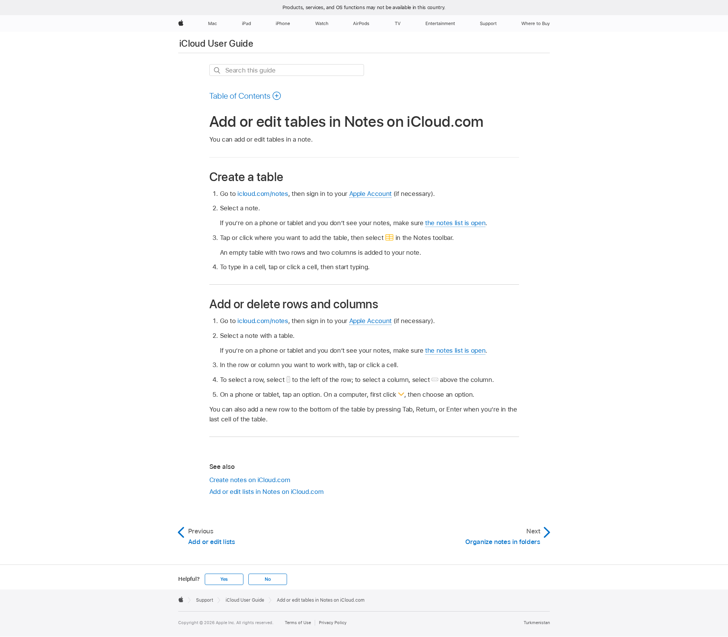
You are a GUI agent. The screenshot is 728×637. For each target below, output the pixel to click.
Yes (224, 579)
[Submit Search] (217, 70)
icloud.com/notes (262, 193)
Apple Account (370, 193)
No (268, 579)
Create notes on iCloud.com (249, 480)
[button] (245, 96)
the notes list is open (455, 223)
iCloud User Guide (216, 43)
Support (204, 600)
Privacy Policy (333, 622)
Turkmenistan (537, 622)
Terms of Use (298, 622)
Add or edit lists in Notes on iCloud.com (266, 491)
